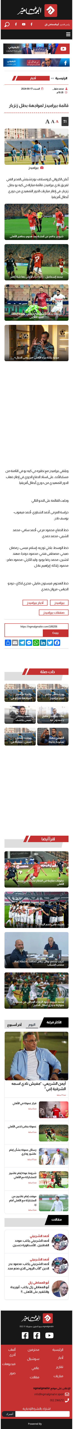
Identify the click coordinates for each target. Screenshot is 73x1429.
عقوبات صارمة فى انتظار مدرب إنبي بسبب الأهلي (40, 882)
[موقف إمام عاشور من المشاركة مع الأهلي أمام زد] (53, 1202)
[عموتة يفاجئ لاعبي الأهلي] (53, 1133)
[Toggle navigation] (68, 34)
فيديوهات (9, 1364)
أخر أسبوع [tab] (14, 1025)
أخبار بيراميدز (35, 602)
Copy (55, 633)
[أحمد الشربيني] (60, 1242)
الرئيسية (61, 78)
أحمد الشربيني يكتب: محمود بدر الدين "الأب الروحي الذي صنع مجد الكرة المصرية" (28, 1266)
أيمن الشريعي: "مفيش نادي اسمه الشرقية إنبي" (38, 1086)
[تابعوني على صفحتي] (36, 62)
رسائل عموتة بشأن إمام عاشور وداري (22, 1151)
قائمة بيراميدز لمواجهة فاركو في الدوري (21, 696)
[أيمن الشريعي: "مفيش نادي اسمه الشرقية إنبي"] (37, 1056)
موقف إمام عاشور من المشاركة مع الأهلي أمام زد (22, 1200)
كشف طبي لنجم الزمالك (50, 924)
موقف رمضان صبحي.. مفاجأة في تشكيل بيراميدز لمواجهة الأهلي (21, 740)
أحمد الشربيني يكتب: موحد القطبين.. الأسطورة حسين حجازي (31, 1243)
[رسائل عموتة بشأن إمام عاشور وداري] (53, 1156)
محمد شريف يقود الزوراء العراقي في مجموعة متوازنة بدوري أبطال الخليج (38, 1003)
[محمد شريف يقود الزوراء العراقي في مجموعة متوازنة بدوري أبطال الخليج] (36, 990)
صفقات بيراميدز (53, 612)
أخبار (33, 78)
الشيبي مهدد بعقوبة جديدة (56, 739)
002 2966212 (57, 1400)
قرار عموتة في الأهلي (24, 1103)
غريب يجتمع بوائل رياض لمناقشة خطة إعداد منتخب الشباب (39, 963)
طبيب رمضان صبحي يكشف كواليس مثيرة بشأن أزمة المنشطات (23, 718)
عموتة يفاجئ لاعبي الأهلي (22, 1126)
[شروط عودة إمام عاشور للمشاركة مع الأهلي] (53, 1179)
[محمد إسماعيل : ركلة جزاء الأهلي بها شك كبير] (36, 262)
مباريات (58, 1376)
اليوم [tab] (31, 1024)
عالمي (35, 1368)
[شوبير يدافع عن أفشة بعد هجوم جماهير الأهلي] (36, 222)
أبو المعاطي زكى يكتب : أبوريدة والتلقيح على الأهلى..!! (29, 1289)
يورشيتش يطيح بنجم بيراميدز (54, 696)
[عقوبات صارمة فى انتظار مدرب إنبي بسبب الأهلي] (36, 869)
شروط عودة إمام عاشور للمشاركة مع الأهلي (22, 1175)
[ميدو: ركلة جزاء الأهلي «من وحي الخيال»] (36, 343)
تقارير (59, 1367)
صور (12, 1373)
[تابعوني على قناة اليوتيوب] (36, 49)
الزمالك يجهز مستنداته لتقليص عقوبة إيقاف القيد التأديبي (36, 315)
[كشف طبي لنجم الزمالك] (36, 910)
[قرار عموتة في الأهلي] (53, 1109)
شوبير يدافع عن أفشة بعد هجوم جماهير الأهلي (36, 236)
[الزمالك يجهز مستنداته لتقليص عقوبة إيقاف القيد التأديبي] (36, 302)
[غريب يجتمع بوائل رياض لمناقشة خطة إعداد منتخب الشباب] (36, 950)
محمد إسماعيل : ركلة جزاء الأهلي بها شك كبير (36, 276)
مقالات (56, 1219)
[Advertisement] (36, 407)
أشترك (9, 1414)
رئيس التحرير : (57, 24)
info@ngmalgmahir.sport (49, 1394)
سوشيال (33, 1359)
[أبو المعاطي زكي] (60, 1288)
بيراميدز (59, 602)
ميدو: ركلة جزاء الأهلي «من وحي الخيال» (36, 357)
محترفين (33, 1350)
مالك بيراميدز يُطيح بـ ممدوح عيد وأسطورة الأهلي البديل (53, 718)
